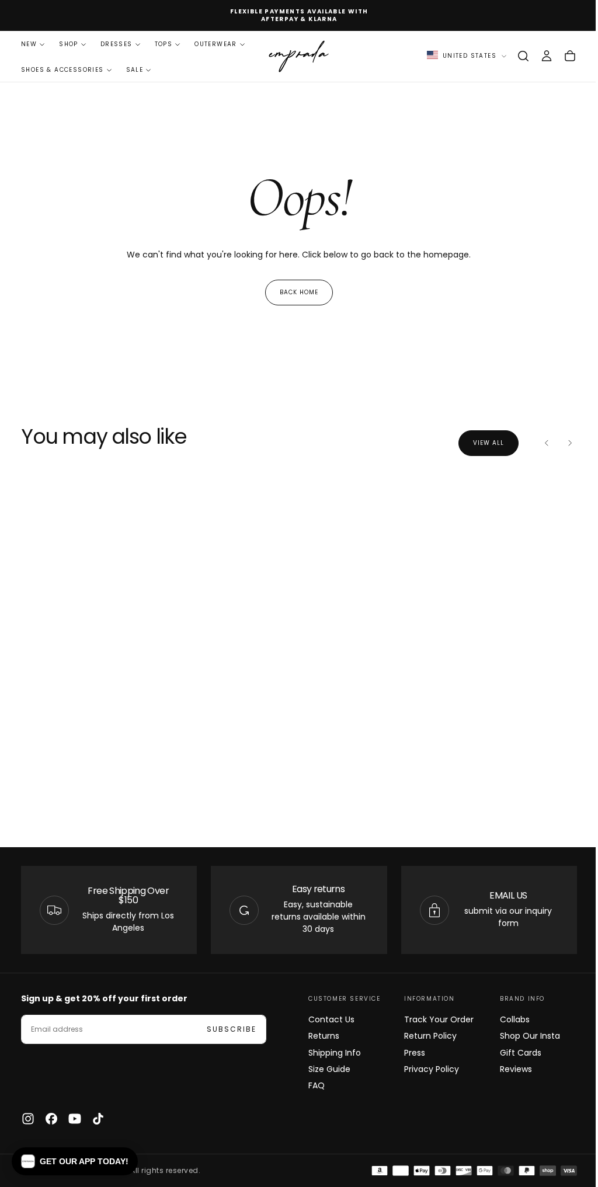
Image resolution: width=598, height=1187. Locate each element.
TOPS (164, 44)
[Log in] (538, 56)
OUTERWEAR (215, 44)
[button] (514, 56)
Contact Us (327, 1019)
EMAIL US (501, 895)
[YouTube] (75, 1119)
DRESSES (116, 44)
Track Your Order (433, 1019)
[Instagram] (28, 1119)
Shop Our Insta (523, 1036)
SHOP (68, 44)
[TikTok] (98, 1119)
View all (479, 442)
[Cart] (561, 56)
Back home (294, 292)
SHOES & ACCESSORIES (62, 69)
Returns (319, 1036)
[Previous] (538, 443)
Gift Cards (513, 1053)
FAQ (312, 1085)
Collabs (508, 1019)
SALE (135, 69)
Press (408, 1053)
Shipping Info (330, 1053)
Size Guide (325, 1069)
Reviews (509, 1069)
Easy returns (313, 889)
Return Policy (424, 1036)
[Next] (561, 443)
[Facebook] (51, 1119)
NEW (29, 44)
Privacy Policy (425, 1069)
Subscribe (231, 1029)
